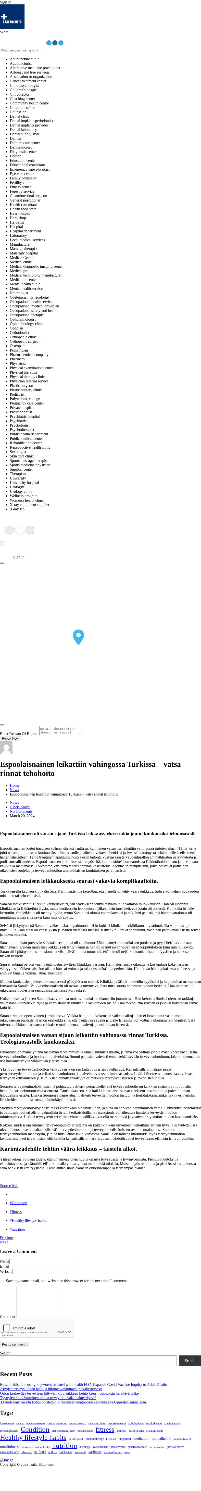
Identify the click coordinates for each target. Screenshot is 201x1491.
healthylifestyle (154, 1430)
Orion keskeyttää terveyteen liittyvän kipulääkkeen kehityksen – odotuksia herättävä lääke (69, 1393)
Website (6, 1271)
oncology (84, 1447)
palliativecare (118, 1447)
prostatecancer (175, 1447)
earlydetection (85, 1430)
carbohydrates (136, 1423)
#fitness (16, 1212)
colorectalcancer (9, 1430)
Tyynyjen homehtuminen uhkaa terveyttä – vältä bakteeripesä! (48, 1398)
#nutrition (17, 1229)
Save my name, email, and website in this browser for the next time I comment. (67, 1281)
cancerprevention (57, 1423)
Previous (6, 1238)
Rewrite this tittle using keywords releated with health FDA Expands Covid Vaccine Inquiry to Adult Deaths (83, 1384)
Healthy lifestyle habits (33, 1437)
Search (5, 1353)
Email (4, 1266)
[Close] (2, 725)
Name (4, 1261)
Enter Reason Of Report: (19, 734)
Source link (9, 1186)
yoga (127, 1452)
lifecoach (111, 1438)
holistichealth (76, 1438)
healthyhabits (136, 1430)
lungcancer (125, 1438)
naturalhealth (42, 1446)
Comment (7, 1316)
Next (4, 1242)
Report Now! (10, 738)
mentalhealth (161, 1438)
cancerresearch (77, 1423)
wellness (94, 1452)
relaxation (26, 1452)
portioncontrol (157, 1447)
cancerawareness (35, 1423)
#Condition (18, 1203)
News (14, 790)
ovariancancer (100, 1447)
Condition (35, 1429)
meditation (141, 1438)
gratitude (121, 1430)
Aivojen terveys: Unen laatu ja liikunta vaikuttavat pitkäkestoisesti (51, 1389)
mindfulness (9, 1447)
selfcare (40, 1452)
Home (14, 785)
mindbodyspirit (182, 1438)
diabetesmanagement (63, 1430)
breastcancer (7, 1423)
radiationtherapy (9, 1452)
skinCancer (65, 1452)
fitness (105, 1429)
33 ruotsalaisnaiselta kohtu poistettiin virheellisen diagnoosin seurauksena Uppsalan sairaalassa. (73, 1402)
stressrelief (80, 1452)
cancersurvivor (97, 1423)
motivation (27, 1446)
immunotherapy (95, 1438)
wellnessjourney (113, 1452)
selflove (52, 1452)
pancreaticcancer (137, 1447)
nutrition (64, 1445)
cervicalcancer (154, 1423)
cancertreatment (117, 1423)
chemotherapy (172, 1423)
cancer (20, 1423)
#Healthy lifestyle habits (28, 1220)
